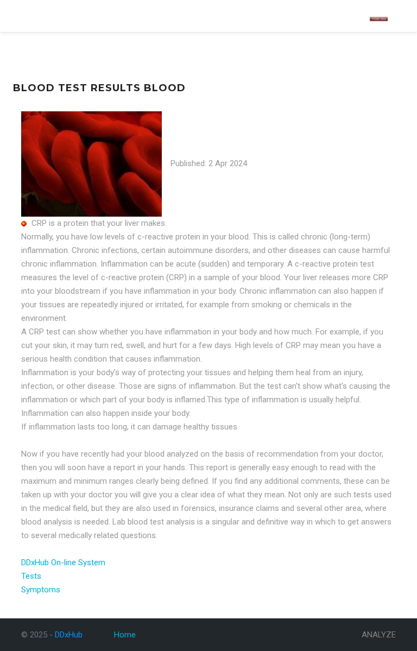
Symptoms (40, 590)
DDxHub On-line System (63, 562)
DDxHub (38, 16)
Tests (31, 576)
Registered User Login (323, 19)
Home (125, 635)
